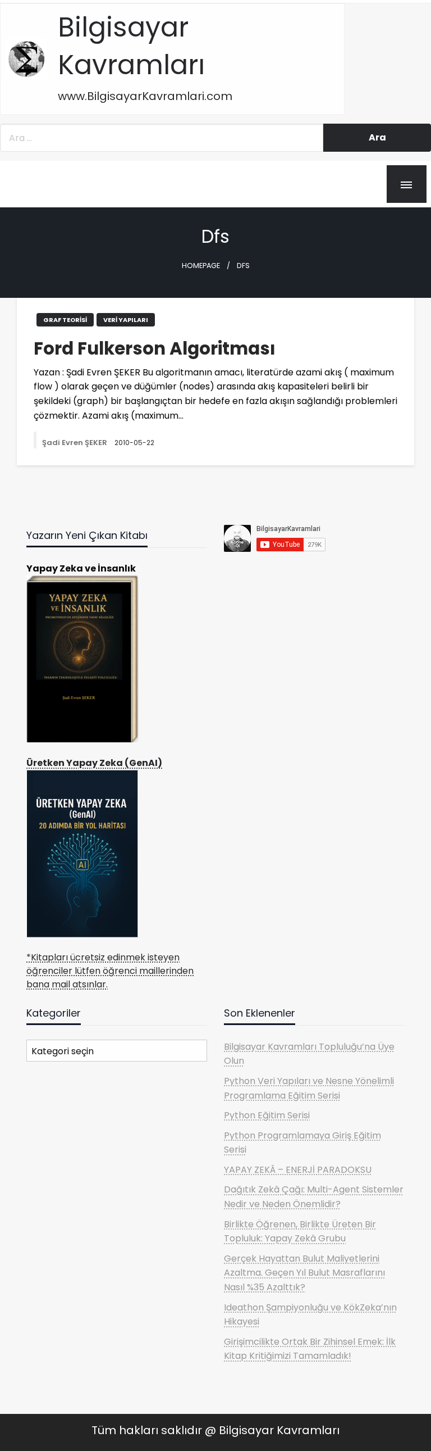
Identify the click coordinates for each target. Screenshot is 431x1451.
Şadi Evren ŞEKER (75, 442)
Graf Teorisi (65, 319)
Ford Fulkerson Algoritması (155, 349)
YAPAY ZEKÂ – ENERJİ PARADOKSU (298, 1169)
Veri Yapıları (125, 319)
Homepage (201, 265)
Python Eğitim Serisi (267, 1115)
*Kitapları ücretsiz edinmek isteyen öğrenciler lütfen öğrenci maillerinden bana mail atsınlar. (110, 971)
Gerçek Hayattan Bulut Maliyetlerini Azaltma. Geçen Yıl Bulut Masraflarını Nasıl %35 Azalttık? (304, 1273)
